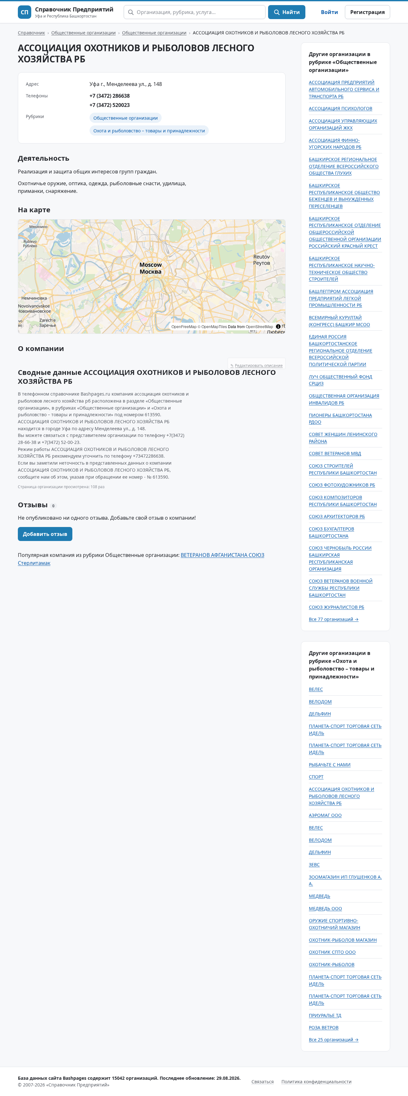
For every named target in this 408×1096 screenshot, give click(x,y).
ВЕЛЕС (316, 689)
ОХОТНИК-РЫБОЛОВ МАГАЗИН (343, 940)
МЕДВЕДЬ (319, 896)
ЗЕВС (314, 864)
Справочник (31, 33)
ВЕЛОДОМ (320, 702)
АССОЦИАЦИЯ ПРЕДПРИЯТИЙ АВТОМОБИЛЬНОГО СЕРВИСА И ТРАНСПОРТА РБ (344, 89)
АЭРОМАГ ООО (325, 815)
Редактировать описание (256, 365)
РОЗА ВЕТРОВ (324, 1027)
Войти (329, 12)
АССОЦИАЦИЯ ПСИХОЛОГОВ (340, 108)
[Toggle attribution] (278, 326)
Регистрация (367, 12)
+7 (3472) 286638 (110, 95)
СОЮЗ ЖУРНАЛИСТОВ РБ (336, 607)
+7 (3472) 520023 (110, 105)
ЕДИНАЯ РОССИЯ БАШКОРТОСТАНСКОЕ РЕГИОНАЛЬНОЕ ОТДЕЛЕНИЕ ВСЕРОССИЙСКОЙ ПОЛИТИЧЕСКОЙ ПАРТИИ (340, 350)
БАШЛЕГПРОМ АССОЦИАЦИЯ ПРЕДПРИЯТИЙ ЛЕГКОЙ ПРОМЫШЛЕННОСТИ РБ (341, 298)
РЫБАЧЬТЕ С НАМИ (330, 765)
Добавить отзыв (45, 533)
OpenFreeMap (184, 326)
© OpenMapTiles (212, 326)
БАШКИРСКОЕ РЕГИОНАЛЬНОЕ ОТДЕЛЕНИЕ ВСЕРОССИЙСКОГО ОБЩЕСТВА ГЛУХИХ (344, 166)
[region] (151, 277)
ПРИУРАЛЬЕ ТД (325, 1015)
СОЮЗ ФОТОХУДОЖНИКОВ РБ (342, 485)
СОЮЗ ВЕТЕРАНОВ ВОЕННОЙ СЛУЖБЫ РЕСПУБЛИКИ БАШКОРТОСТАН (341, 588)
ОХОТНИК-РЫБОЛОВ (331, 964)
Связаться (262, 1081)
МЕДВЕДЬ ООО (325, 908)
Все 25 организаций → (334, 1039)
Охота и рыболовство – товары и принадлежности (149, 131)
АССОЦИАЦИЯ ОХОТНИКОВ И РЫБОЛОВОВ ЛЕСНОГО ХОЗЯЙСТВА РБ (341, 796)
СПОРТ (316, 777)
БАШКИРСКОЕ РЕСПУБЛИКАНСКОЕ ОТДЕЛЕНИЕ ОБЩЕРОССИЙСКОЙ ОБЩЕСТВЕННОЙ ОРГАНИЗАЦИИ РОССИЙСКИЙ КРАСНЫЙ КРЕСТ (345, 232)
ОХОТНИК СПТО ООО (332, 952)
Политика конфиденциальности (316, 1081)
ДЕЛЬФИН (320, 714)
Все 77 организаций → (334, 619)
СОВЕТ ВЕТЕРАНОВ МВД (335, 453)
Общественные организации (83, 33)
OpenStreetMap (259, 326)
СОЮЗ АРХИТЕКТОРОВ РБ (337, 516)
